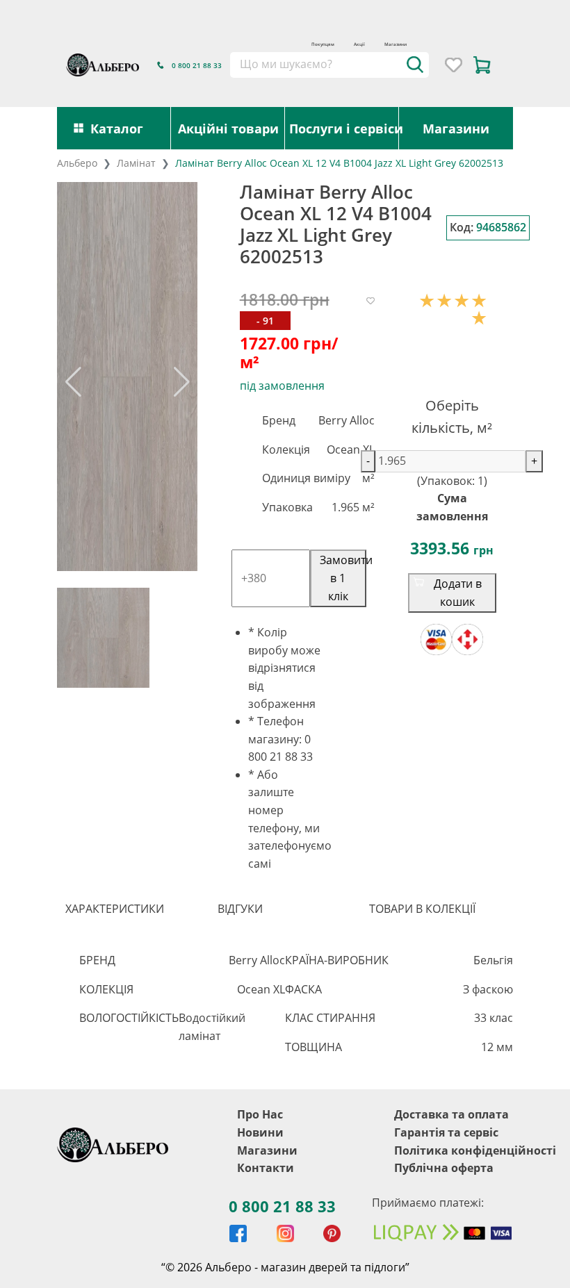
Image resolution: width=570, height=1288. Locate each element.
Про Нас (260, 1189)
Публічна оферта (444, 1242)
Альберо (77, 163)
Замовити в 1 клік (408, 569)
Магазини (395, 44)
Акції (359, 44)
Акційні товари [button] (228, 128)
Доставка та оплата (451, 1189)
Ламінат (136, 163)
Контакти (265, 1242)
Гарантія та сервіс (446, 1207)
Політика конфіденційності (475, 1225)
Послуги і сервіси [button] (344, 128)
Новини (260, 1207)
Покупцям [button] (322, 44)
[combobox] (329, 64)
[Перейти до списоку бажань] (453, 65)
